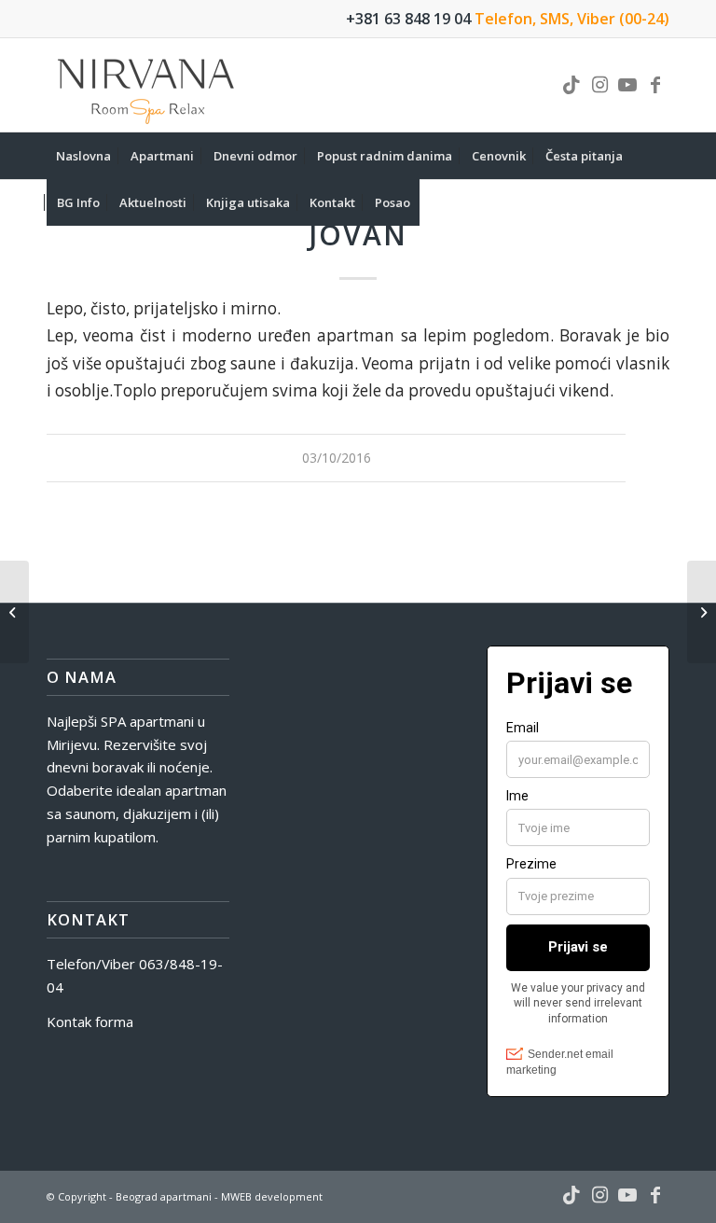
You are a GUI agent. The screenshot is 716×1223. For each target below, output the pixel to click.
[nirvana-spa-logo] (148, 85)
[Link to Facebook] (655, 85)
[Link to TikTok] (571, 85)
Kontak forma (90, 1021)
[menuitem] (83, 155)
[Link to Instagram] (599, 85)
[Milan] (14, 612)
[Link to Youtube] (627, 85)
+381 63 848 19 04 (408, 18)
